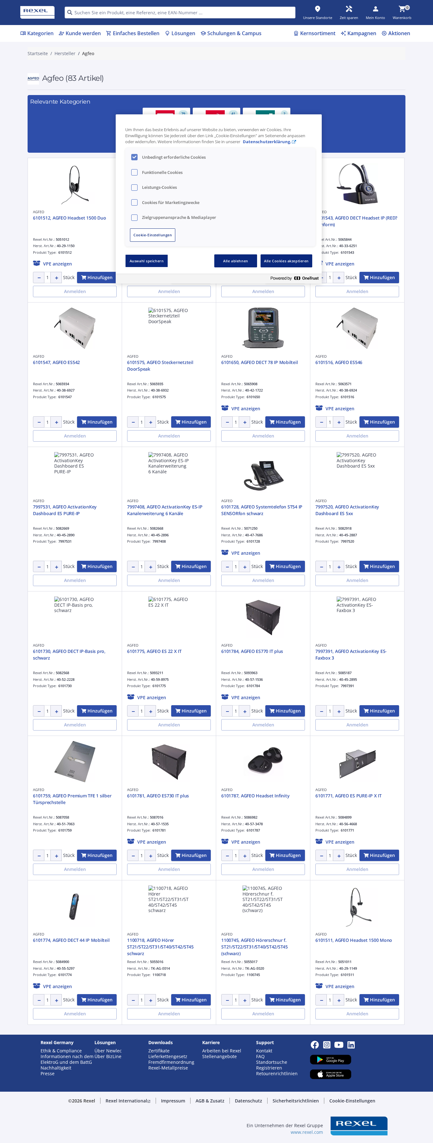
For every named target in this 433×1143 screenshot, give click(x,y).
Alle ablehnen (235, 261)
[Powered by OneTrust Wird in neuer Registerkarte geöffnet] (294, 280)
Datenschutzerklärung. (267, 141)
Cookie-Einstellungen (152, 235)
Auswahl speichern (147, 261)
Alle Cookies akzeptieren (286, 261)
